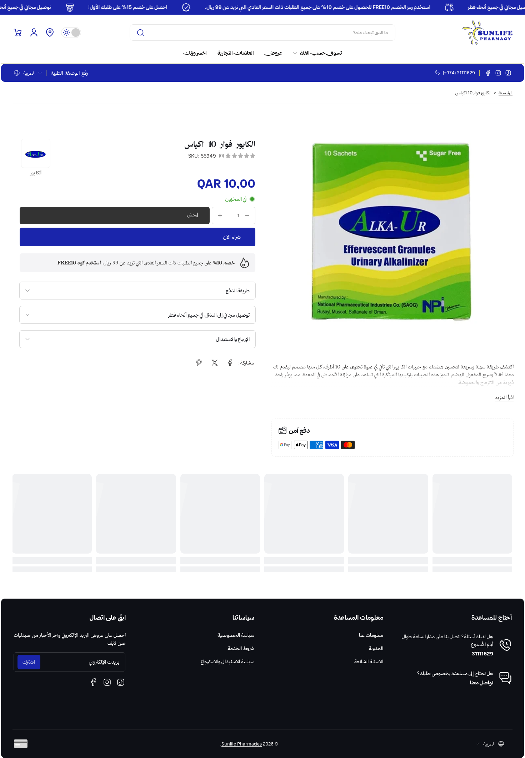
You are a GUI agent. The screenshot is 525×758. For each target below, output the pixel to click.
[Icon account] (34, 32)
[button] (49, 32)
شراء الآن (232, 237)
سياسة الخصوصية (236, 635)
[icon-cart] (17, 33)
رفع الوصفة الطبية (69, 73)
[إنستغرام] (498, 73)
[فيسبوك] (488, 73)
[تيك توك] (508, 73)
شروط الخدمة (241, 648)
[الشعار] (487, 32)
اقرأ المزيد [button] (504, 397)
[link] (315, 53)
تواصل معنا (481, 682)
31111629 (482, 653)
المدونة (376, 648)
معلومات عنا (371, 635)
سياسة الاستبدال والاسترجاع (227, 661)
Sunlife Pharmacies (241, 744)
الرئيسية (505, 92)
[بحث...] (140, 32)
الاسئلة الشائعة (368, 661)
